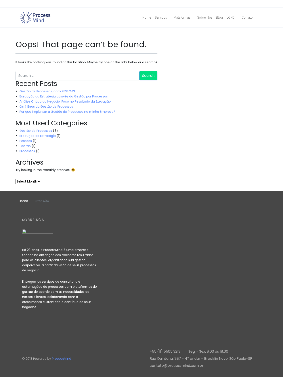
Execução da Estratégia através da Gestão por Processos (63, 96)
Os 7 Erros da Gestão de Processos (46, 106)
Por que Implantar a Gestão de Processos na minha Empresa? (67, 111)
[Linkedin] (260, 3)
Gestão (25, 146)
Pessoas (25, 141)
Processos (27, 151)
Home (23, 201)
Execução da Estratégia (37, 136)
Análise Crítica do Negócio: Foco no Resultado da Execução (65, 101)
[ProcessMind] (35, 17)
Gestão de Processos (35, 130)
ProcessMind (62, 358)
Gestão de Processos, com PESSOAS (47, 91)
